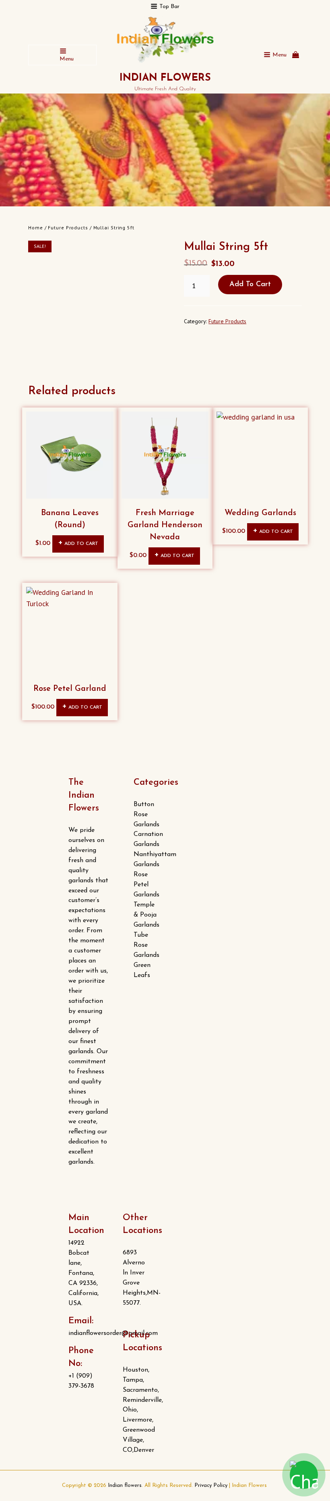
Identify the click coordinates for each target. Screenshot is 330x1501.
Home (35, 228)
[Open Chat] (304, 1475)
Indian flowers (165, 78)
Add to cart (250, 284)
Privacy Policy (210, 1485)
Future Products (68, 228)
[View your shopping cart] (295, 54)
